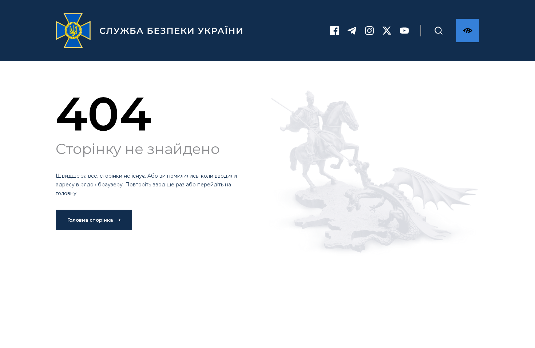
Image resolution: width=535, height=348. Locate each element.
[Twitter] (387, 30)
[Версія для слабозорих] (467, 30)
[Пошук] (438, 30)
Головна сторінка (90, 220)
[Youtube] (404, 30)
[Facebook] (334, 30)
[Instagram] (369, 30)
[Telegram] (352, 30)
